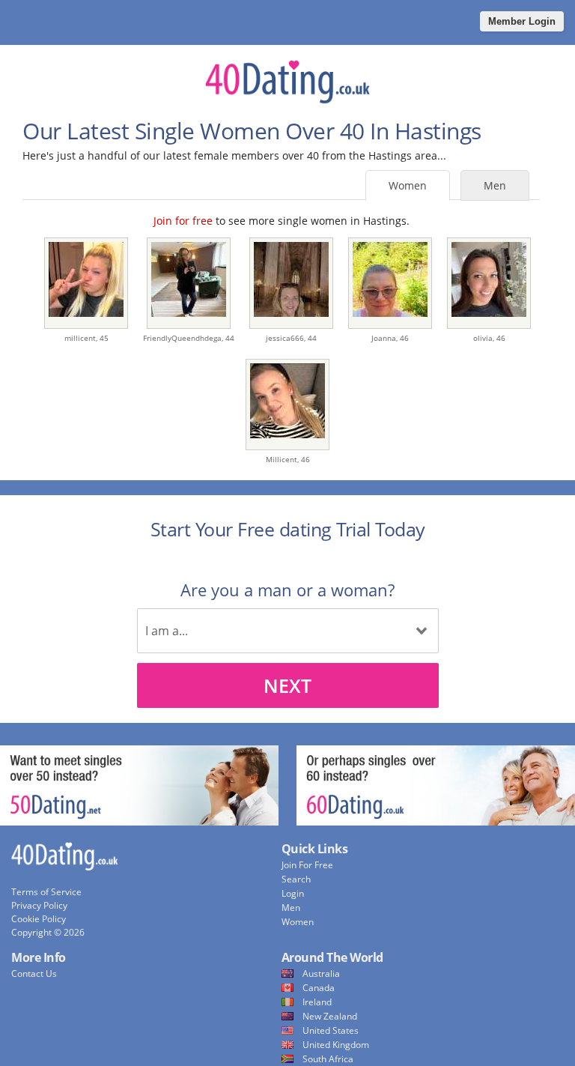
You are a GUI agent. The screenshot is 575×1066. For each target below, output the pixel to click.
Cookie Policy (38, 918)
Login (293, 893)
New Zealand (329, 1016)
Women (408, 185)
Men (495, 185)
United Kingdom (335, 1044)
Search (296, 879)
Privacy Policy (39, 905)
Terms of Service (46, 891)
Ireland (317, 1002)
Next (287, 685)
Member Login (522, 21)
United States (330, 1030)
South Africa (327, 1059)
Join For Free (307, 864)
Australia (321, 973)
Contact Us (34, 973)
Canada (318, 987)
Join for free (183, 220)
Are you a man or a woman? (287, 589)
